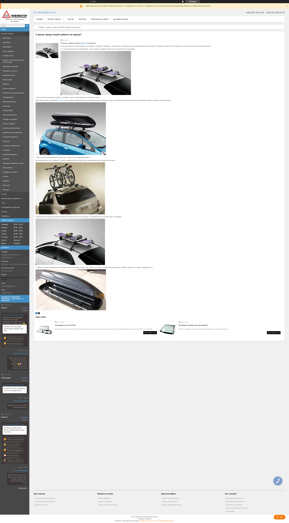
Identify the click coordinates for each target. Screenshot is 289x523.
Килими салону (8, 56)
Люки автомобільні (10, 115)
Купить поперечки (105, 501)
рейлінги (83, 43)
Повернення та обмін (99, 19)
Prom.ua (155, 517)
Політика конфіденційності (165, 521)
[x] (39, 313)
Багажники (7, 38)
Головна (39, 19)
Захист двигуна (8, 51)
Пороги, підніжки (9, 124)
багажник (60, 100)
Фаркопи (6, 141)
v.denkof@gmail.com (8, 286)
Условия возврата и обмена (45, 498)
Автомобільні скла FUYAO (65, 325)
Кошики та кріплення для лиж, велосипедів (13, 61)
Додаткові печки (9, 75)
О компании (230, 511)
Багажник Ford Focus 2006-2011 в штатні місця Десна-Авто (14, 389)
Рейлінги (6, 84)
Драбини (6, 181)
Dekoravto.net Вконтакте (235, 498)
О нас (3, 203)
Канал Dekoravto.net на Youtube (237, 508)
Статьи (4, 194)
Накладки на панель (10, 172)
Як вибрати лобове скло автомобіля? (193, 325)
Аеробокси (7, 42)
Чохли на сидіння (9, 88)
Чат (281, 517)
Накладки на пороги (10, 71)
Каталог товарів (54, 19)
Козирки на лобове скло (11, 146)
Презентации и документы (11, 198)
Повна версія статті (150, 333)
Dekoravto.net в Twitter (234, 505)
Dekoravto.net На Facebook (235, 501)
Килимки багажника (10, 154)
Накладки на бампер (10, 66)
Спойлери (6, 150)
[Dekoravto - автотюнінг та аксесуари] (15, 14)
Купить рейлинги (104, 498)
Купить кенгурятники (169, 501)
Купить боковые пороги (170, 498)
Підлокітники (7, 80)
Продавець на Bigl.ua (144, 519)
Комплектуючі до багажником (13, 93)
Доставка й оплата (120, 19)
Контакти (82, 19)
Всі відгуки (22, 488)
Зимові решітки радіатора (12, 132)
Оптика (5, 176)
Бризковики (7, 47)
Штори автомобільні (10, 137)
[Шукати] (27, 25)
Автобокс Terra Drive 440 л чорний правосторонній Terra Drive (13, 329)
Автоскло (6, 185)
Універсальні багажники (11, 128)
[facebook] (36, 313)
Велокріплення (8, 97)
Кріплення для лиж (9, 102)
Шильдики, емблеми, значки (13, 163)
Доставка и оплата (41, 505)
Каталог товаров (7, 34)
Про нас (71, 19)
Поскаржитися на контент (147, 521)
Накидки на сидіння (10, 119)
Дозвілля (6, 159)
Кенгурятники (8, 110)
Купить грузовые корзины (107, 505)
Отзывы (4, 212)
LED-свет (6, 190)
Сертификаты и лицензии (10, 207)
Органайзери (8, 168)
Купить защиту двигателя (171, 505)
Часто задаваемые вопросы (45, 501)
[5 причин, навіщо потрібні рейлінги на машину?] (47, 50)
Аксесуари (6, 106)
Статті (41, 27)
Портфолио (5, 216)
